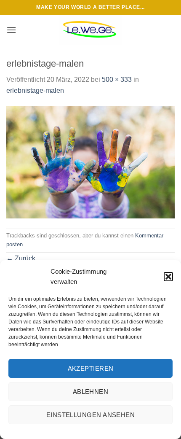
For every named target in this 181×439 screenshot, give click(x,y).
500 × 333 (117, 79)
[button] (168, 276)
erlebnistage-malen (35, 90)
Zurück (20, 258)
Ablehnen (91, 391)
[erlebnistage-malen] (90, 161)
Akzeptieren (91, 368)
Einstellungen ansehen (90, 414)
